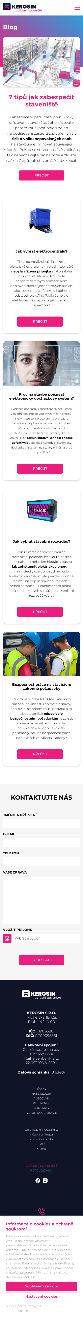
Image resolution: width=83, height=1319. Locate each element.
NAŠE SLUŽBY (42, 1093)
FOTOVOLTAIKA (41, 1170)
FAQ (41, 1144)
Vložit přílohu (17, 930)
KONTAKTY (41, 1108)
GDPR (41, 1149)
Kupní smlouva (42, 1134)
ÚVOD (41, 1089)
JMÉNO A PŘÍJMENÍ (19, 815)
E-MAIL (9, 834)
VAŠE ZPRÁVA (15, 872)
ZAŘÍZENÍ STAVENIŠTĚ (41, 1165)
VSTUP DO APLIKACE (41, 1113)
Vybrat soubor (27, 938)
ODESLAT (41, 960)
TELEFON (11, 853)
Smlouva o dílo (42, 1139)
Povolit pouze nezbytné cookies (24, 1308)
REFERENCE (41, 1103)
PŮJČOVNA (41, 1098)
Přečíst (41, 175)
